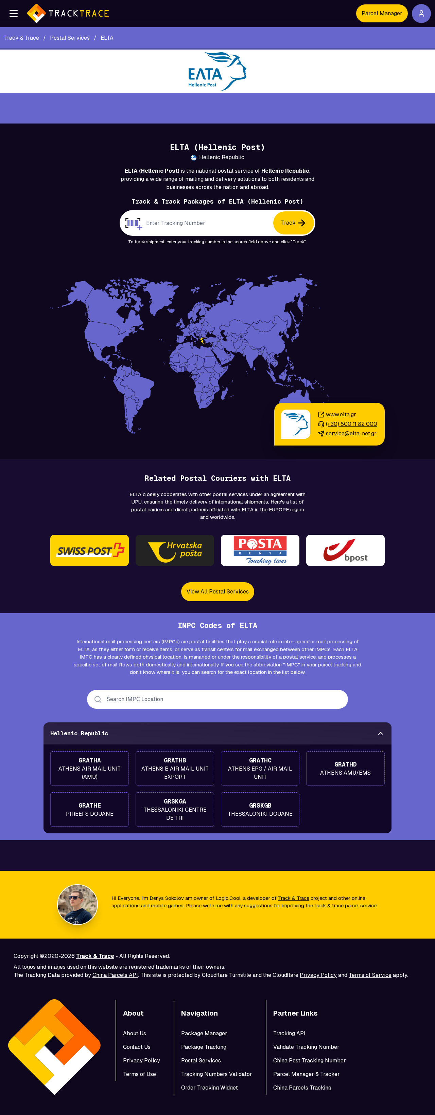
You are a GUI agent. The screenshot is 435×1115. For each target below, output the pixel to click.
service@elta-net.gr (351, 433)
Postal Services (201, 1060)
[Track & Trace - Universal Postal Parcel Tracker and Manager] (68, 13)
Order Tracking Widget (209, 1087)
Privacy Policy (318, 975)
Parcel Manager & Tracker (306, 1074)
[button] (13, 13)
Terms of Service (370, 975)
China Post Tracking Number (309, 1060)
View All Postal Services (218, 591)
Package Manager (204, 1033)
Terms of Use (139, 1074)
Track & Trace (293, 898)
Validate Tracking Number (306, 1047)
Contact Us (137, 1047)
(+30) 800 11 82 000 (351, 424)
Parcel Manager (382, 13)
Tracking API (289, 1033)
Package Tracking (203, 1047)
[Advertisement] (218, 108)
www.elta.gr (341, 414)
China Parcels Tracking (302, 1087)
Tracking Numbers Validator (216, 1074)
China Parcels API (115, 975)
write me (213, 905)
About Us (134, 1033)
